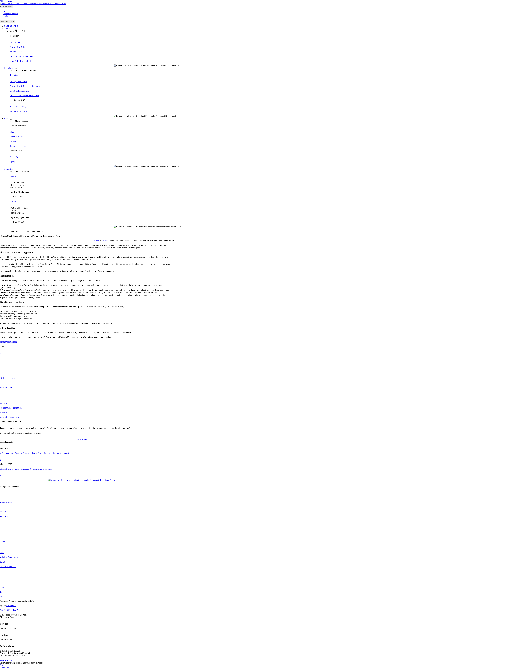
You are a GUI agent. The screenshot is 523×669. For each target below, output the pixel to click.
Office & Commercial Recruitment (24, 95)
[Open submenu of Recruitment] (16, 68)
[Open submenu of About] (11, 119)
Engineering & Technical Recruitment (26, 86)
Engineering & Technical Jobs (22, 47)
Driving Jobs (15, 42)
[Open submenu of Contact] (12, 169)
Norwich (13, 176)
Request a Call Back (18, 111)
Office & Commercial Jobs (21, 56)
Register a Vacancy (18, 107)
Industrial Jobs (16, 51)
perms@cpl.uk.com (8, 342)
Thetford (13, 201)
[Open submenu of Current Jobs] (16, 29)
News (12, 162)
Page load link (6, 660)
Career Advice (16, 157)
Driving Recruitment (18, 81)
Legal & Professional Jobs (21, 61)
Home (96, 240)
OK (1, 665)
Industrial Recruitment (19, 91)
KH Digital (11, 605)
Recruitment (15, 75)
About (12, 132)
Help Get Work (16, 137)
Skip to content (6, 1)
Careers (13, 141)
